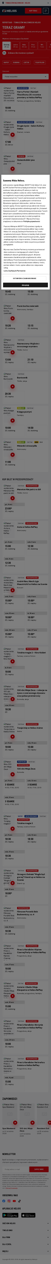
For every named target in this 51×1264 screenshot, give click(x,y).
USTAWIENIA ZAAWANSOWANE (24, 278)
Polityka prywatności (31, 221)
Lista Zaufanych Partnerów (15, 271)
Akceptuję (25, 285)
